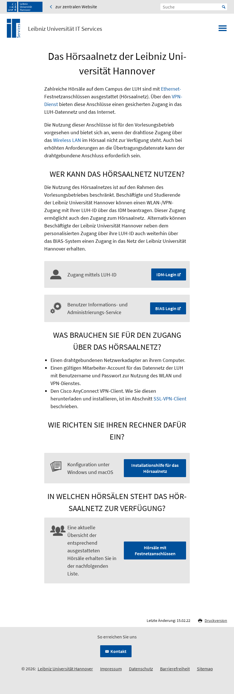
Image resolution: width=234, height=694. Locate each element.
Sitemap (205, 668)
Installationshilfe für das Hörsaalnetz (155, 468)
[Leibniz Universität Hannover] (25, 7)
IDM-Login (166, 274)
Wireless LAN (67, 140)
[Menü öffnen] (222, 30)
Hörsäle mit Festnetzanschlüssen (155, 550)
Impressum (111, 668)
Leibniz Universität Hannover (65, 668)
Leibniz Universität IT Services (65, 28)
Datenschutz (141, 668)
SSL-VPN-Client (170, 398)
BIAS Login (165, 308)
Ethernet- (171, 89)
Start (223, 6)
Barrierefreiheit (175, 668)
